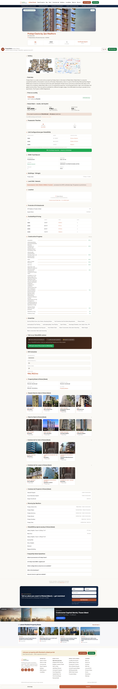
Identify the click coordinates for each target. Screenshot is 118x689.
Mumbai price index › (46, 117)
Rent (50, 2)
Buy (47, 2)
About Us (87, 662)
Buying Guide (56, 678)
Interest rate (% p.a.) (32, 360)
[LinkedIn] (29, 670)
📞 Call (104, 49)
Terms (86, 672)
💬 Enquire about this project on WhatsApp (40, 345)
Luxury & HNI (88, 668)
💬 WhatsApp (112, 49)
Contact (87, 664)
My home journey (57, 660)
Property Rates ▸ (64, 388)
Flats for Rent (43, 660)
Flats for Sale (43, 662)
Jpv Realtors (31, 35)
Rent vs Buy (55, 666)
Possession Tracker (74, 664)
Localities (68, 2)
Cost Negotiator (57, 672)
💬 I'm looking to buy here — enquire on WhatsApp (59, 150)
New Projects (41, 2)
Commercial (55, 2)
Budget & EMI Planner (58, 662)
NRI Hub (87, 666)
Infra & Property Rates (74, 668)
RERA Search (43, 670)
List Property (87, 2)
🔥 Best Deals (32, 2)
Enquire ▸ (88, 686)
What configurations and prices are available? (39, 566)
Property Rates (72, 674)
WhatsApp (95, 2)
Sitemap (87, 676)
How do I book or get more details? (36, 574)
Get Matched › (84, 599)
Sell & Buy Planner (57, 668)
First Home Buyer (57, 676)
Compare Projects (57, 670)
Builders (62, 2)
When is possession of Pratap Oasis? (37, 557)
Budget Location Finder (58, 664)
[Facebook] (22, 670)
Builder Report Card (74, 662)
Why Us (74, 2)
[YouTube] (32, 670)
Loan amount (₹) (31, 355)
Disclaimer (87, 674)
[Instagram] (26, 670)
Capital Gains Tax (57, 674)
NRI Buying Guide (73, 670)
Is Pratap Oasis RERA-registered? (36, 561)
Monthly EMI (30, 371)
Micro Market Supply (74, 666)
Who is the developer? (33, 570)
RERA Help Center (73, 672)
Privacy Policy (88, 670)
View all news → (96, 624)
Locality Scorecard (73, 660)
